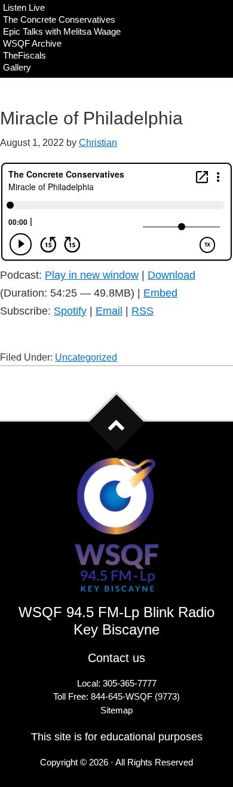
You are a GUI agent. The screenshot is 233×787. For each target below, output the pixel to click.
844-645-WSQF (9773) (135, 696)
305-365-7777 (130, 683)
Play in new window (92, 275)
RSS (142, 311)
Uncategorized (86, 357)
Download (171, 275)
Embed (160, 293)
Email (109, 311)
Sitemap (116, 710)
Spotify (70, 311)
